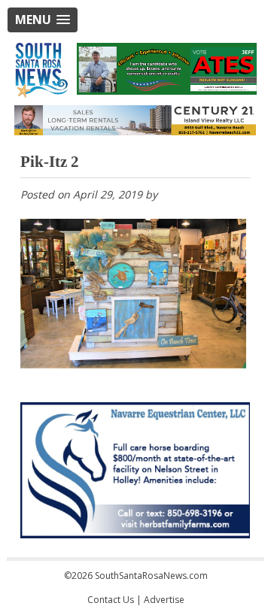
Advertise (164, 599)
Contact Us (110, 599)
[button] (43, 20)
